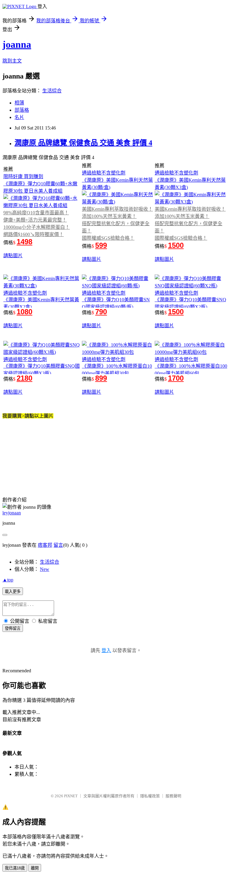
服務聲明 (173, 796)
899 (101, 378)
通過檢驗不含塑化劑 (103, 172)
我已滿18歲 (15, 868)
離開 (35, 868)
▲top (7, 579)
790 (101, 312)
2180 (24, 378)
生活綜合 (52, 90)
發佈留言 (13, 628)
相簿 (19, 102)
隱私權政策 (150, 796)
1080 (24, 312)
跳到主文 (12, 60)
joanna (16, 44)
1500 (176, 245)
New (44, 569)
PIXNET (71, 796)
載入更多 (13, 591)
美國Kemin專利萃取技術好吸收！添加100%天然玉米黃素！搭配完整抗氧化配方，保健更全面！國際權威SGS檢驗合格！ (117, 223)
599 (101, 245)
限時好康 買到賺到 (23, 176)
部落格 (21, 110)
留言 (58, 545)
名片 (19, 117)
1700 (176, 378)
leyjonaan (11, 512)
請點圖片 (13, 255)
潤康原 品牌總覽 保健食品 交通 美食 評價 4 (83, 143)
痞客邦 (45, 545)
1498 (24, 242)
